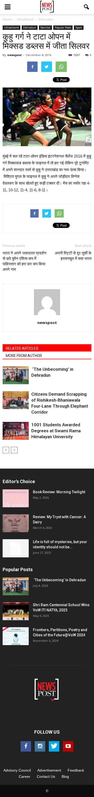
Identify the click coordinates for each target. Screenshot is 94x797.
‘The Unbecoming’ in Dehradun (59, 580)
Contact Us (46, 776)
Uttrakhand (11, 27)
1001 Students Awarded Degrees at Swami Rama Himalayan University (56, 430)
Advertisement (49, 770)
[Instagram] (40, 746)
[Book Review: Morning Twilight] (16, 498)
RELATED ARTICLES (22, 348)
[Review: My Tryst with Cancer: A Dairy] (16, 523)
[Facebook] (26, 746)
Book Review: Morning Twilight (59, 492)
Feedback (76, 770)
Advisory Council (17, 770)
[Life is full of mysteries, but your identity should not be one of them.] (16, 548)
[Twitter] (54, 746)
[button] (86, 7)
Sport (78, 27)
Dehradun (29, 27)
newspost (14, 55)
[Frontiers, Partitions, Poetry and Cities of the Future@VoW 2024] (16, 636)
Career (24, 776)
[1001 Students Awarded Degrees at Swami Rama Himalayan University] (16, 431)
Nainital (45, 27)
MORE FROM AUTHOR (24, 356)
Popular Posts (63, 27)
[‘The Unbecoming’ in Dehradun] (16, 375)
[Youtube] (68, 746)
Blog (65, 776)
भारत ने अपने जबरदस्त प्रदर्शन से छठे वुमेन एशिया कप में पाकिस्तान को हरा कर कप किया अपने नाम (24, 261)
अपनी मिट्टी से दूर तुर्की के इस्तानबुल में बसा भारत (73, 256)
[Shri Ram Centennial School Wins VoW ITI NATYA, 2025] (16, 611)
